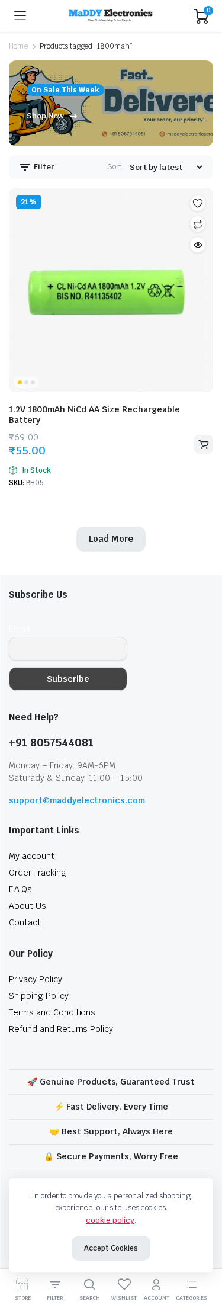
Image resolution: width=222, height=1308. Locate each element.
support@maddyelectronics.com (77, 800)
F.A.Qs (20, 889)
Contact (25, 922)
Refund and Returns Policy (61, 1029)
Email (19, 629)
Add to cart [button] (203, 444)
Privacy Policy (35, 979)
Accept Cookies (111, 1248)
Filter (43, 167)
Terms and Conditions (52, 1012)
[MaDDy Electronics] (110, 16)
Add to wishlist (198, 203)
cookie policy (110, 1220)
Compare (197, 224)
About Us (27, 905)
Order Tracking (37, 872)
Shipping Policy (39, 995)
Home (18, 46)
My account (31, 856)
